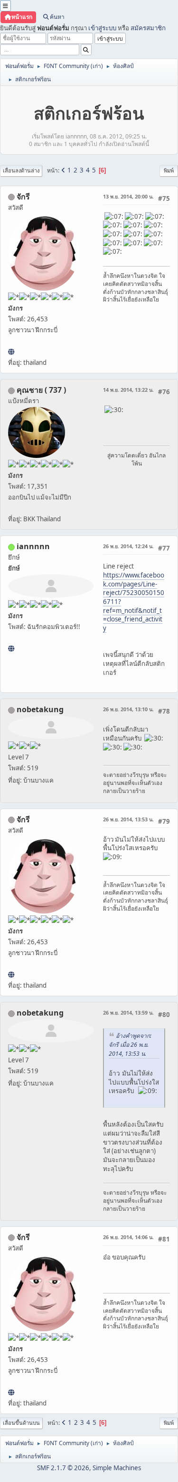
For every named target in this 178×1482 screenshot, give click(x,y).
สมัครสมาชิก (148, 28)
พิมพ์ (169, 170)
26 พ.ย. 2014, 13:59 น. (128, 1012)
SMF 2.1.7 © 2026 (63, 1468)
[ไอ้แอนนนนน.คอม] (11, 648)
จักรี (23, 196)
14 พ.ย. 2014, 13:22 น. (128, 389)
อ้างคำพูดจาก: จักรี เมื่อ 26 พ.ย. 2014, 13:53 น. (130, 1045)
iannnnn (33, 546)
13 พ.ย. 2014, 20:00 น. (128, 196)
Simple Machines (117, 1468)
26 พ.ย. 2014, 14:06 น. (128, 1237)
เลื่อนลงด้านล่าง (21, 170)
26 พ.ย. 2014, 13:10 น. (128, 709)
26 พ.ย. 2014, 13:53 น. (128, 819)
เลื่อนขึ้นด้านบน (21, 1422)
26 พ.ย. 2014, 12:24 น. (128, 546)
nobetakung (40, 709)
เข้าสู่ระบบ (102, 28)
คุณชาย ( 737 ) (41, 390)
